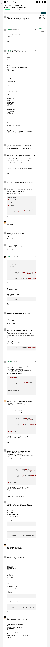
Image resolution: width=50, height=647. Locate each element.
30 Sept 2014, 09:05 (16, 181)
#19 (35, 556)
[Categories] (1, 1)
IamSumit (8, 221)
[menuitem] (49, 1)
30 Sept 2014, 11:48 (16, 328)
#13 (35, 328)
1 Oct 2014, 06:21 (14, 544)
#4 (35, 143)
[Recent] (1, 3)
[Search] (1, 13)
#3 (35, 50)
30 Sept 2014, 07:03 (16, 143)
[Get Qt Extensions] (1, 15)
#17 (35, 501)
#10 (35, 243)
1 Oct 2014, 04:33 (16, 501)
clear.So (18, 635)
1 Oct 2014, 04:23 (16, 449)
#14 (35, 361)
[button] (1, 646)
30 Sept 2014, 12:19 (15, 400)
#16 (35, 449)
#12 (35, 312)
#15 (35, 400)
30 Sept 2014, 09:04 (16, 154)
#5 (35, 154)
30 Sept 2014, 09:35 (16, 231)
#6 (35, 181)
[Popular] (1, 7)
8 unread (40, 28)
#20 (35, 616)
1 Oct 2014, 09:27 (14, 616)
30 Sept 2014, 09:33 (16, 187)
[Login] (49, 1)
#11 (35, 256)
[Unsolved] (1, 17)
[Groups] (1, 11)
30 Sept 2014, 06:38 (16, 29)
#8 (35, 221)
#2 (35, 29)
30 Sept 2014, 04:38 (16, 15)
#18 (35, 544)
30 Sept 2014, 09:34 (15, 221)
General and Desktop (7, 9)
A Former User (9, 15)
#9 (35, 231)
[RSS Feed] (12, 13)
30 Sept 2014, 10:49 (15, 256)
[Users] (1, 9)
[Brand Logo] (10, 2)
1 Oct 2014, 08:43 (16, 556)
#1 (35, 15)
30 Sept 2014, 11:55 (16, 361)
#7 (35, 187)
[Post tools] (35, 26)
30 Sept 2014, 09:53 (16, 243)
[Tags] (1, 5)
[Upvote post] (31, 26)
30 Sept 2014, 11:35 (16, 312)
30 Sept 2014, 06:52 (16, 50)
